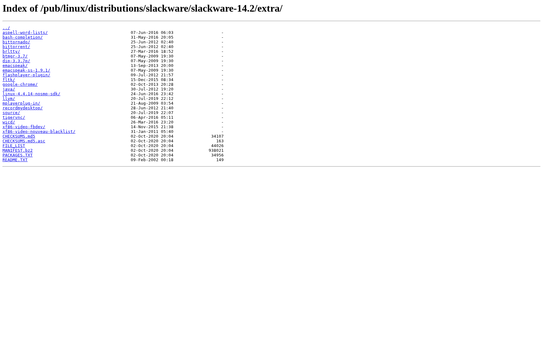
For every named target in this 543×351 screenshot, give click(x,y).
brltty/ (11, 51)
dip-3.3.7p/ (16, 60)
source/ (11, 112)
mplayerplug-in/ (21, 103)
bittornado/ (16, 42)
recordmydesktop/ (23, 108)
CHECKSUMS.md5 (19, 136)
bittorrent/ (16, 46)
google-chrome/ (20, 84)
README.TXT (15, 159)
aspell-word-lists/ (25, 32)
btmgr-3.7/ (15, 56)
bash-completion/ (23, 37)
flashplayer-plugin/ (26, 75)
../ (6, 27)
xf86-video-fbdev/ (24, 126)
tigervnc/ (14, 117)
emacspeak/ (15, 65)
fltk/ (9, 79)
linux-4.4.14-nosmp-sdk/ (31, 93)
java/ (9, 89)
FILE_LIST (14, 145)
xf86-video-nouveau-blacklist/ (39, 131)
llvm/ (9, 98)
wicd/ (9, 122)
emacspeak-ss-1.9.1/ (26, 70)
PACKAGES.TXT (18, 155)
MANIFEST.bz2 (18, 150)
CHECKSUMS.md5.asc (24, 141)
